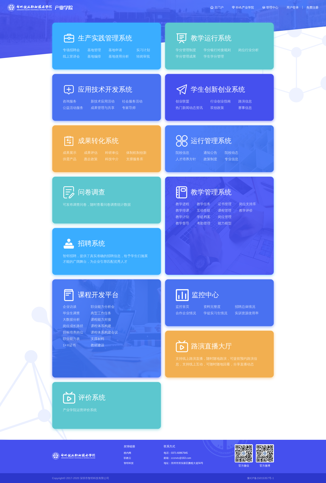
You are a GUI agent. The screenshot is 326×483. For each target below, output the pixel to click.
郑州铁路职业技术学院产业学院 (40, 7)
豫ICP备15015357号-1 (260, 478)
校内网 (127, 452)
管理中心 (272, 7)
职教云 (127, 458)
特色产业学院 (245, 7)
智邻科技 (129, 463)
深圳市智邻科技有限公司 (94, 478)
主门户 (219, 7)
